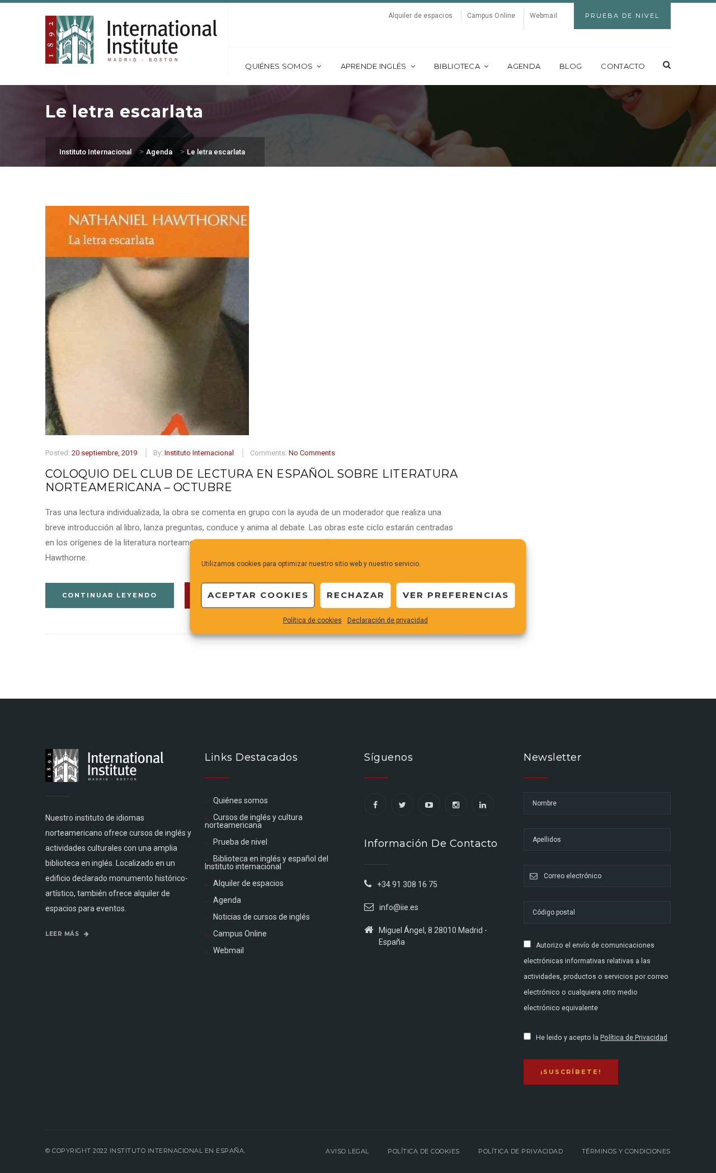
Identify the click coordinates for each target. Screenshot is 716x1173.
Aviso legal (347, 1151)
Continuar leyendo (109, 595)
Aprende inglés (374, 66)
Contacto (623, 66)
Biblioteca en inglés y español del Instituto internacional (266, 862)
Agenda (523, 66)
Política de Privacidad (633, 1038)
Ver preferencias (456, 595)
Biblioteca (457, 66)
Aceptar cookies (258, 595)
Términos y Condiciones (626, 1151)
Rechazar (356, 595)
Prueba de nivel (240, 841)
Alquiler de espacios (420, 16)
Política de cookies (312, 620)
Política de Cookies (424, 1151)
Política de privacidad (520, 1151)
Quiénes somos (279, 66)
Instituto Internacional (199, 453)
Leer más (63, 934)
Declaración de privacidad (387, 620)
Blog (570, 66)
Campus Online (491, 16)
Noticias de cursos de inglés (261, 916)
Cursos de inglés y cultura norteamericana (254, 821)
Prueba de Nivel (622, 16)
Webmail (543, 16)
